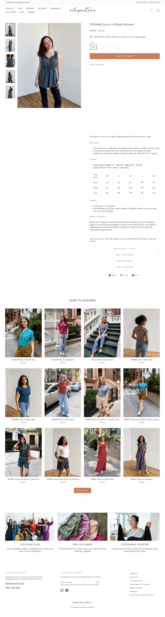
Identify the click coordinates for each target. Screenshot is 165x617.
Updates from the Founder (14, 583)
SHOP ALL (10, 8)
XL (119, 47)
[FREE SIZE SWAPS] (82, 527)
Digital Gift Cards (136, 588)
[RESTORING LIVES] (30, 527)
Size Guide (133, 577)
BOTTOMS (42, 8)
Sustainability (15, 587)
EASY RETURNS (124, 261)
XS (93, 47)
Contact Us (134, 574)
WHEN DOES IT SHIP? (125, 249)
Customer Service (136, 581)
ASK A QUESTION (125, 267)
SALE (22, 12)
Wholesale (133, 591)
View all (82, 490)
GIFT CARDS (11, 12)
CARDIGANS (55, 8)
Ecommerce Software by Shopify (82, 607)
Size (92, 43)
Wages (7, 587)
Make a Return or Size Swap (140, 584)
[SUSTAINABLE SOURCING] (135, 527)
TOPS (20, 8)
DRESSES (30, 8)
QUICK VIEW (23, 354)
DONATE (31, 12)
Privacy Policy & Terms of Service (142, 595)
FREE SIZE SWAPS (125, 255)
